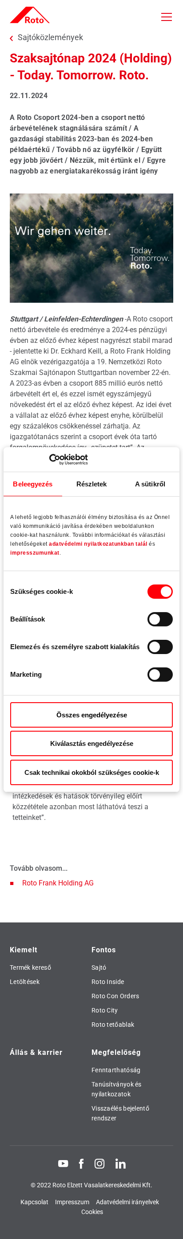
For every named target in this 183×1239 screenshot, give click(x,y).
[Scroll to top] (167, 1223)
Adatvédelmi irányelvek (127, 1202)
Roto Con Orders (115, 996)
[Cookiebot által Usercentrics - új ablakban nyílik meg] (49, 459)
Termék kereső (30, 967)
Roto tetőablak (113, 1024)
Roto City (105, 1010)
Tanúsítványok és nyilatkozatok (117, 1089)
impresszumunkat (35, 553)
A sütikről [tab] (150, 484)
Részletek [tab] (91, 484)
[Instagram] (99, 1163)
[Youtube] (63, 1163)
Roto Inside (108, 981)
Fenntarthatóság (116, 1070)
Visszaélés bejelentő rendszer (120, 1113)
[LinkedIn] (120, 1163)
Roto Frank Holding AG (58, 883)
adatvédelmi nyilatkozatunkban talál (98, 544)
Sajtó (99, 967)
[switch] (160, 619)
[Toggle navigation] (166, 16)
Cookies (92, 1211)
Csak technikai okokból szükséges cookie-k (91, 772)
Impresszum (72, 1202)
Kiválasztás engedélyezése (91, 743)
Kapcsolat (34, 1202)
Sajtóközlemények (50, 37)
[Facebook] (81, 1163)
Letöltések (25, 981)
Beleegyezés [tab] (32, 484)
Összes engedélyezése (91, 715)
